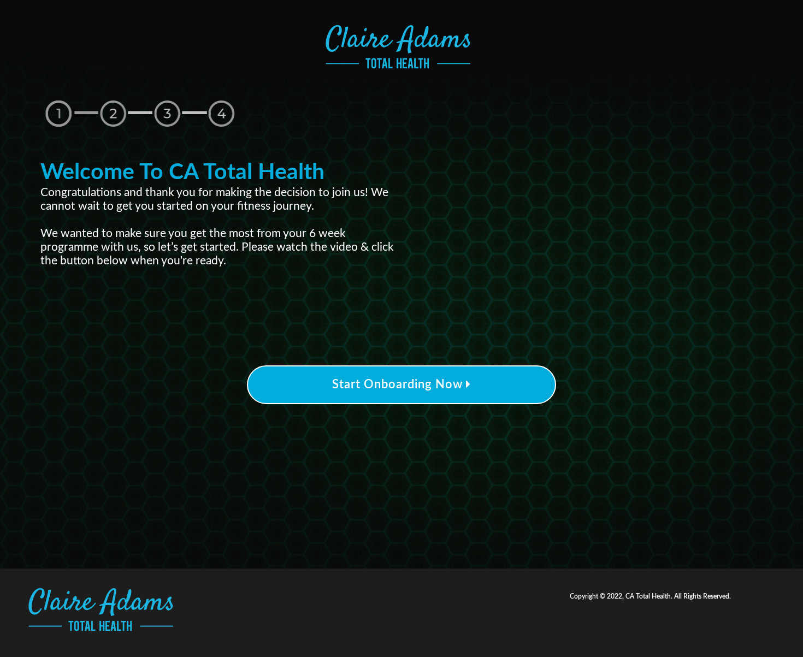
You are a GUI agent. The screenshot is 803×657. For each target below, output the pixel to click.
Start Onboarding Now (399, 384)
